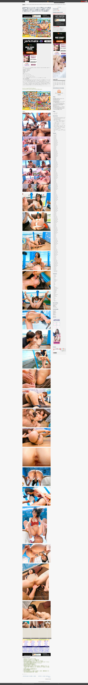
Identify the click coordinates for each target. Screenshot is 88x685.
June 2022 (55, 180)
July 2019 (55, 212)
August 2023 (55, 167)
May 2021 (55, 192)
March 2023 (55, 172)
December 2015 (56, 251)
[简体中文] (82, 1)
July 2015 (55, 256)
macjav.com (54, 310)
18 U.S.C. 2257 (48, 681)
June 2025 (55, 147)
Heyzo (58, 102)
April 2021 (55, 193)
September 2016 (56, 243)
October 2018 (55, 220)
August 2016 (55, 244)
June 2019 (55, 213)
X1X (53, 109)
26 (57, 84)
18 (55, 83)
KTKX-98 (58, 104)
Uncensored (31, 1)
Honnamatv (55, 287)
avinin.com (54, 313)
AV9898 (63, 98)
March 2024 (55, 161)
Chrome (60, 101)
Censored (27, 1)
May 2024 (55, 159)
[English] (85, 1)
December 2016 (56, 240)
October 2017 (55, 231)
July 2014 (55, 267)
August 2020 (55, 200)
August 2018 (55, 222)
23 (64, 83)
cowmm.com (54, 312)
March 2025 (55, 150)
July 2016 (55, 245)
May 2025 (55, 148)
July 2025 (55, 146)
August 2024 (55, 156)
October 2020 (55, 198)
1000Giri (58, 98)
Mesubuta (61, 104)
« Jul (53, 86)
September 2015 (56, 254)
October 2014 (55, 264)
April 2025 (55, 149)
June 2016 (55, 246)
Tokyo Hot (55, 295)
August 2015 (55, 255)
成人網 (45, 1)
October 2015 (55, 253)
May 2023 (55, 170)
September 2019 (56, 210)
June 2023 (55, 169)
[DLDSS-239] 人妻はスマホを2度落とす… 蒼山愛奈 (29, 676)
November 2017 (56, 230)
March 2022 (55, 183)
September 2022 (56, 177)
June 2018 (55, 224)
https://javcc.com (55, 10)
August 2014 (55, 266)
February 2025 (55, 151)
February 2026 (55, 140)
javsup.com (54, 311)
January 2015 (55, 261)
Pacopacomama (56, 106)
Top (58, 683)
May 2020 (55, 203)
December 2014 (56, 262)
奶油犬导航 (54, 306)
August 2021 (55, 189)
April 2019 (55, 215)
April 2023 (55, 171)
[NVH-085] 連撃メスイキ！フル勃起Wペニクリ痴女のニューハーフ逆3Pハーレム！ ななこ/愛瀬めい (59, 130)
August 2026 (55, 134)
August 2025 (55, 145)
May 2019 (55, 214)
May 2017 (55, 236)
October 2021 (55, 187)
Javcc (23, 4)
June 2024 (55, 158)
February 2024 (55, 162)
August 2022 (55, 178)
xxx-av (55, 109)
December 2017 (56, 229)
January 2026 (55, 141)
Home (23, 1)
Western (62, 108)
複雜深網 (54, 305)
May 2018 (55, 225)
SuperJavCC (27, 12)
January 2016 (55, 250)
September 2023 (56, 166)
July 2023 (55, 168)
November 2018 (56, 219)
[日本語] (86, 1)
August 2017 (55, 233)
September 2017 (56, 232)
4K (42, 1)
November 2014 (56, 263)
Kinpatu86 (54, 104)
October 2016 (55, 242)
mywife (54, 293)
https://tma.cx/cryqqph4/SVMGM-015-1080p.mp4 (29, 88)
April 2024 (55, 160)
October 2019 (55, 209)
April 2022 (55, 182)
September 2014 (56, 265)
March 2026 (55, 139)
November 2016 (56, 241)
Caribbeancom (56, 99)
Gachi (64, 101)
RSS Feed (59, 7)
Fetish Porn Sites (55, 304)
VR (40, 1)
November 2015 (56, 252)
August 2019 (55, 211)
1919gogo (61, 98)
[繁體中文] (83, 1)
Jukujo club (57, 103)
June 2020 (55, 202)
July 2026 (55, 135)
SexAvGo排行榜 (55, 307)
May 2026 (55, 137)
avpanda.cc (54, 314)
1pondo (54, 98)
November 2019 (56, 208)
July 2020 (55, 201)
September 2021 (56, 188)
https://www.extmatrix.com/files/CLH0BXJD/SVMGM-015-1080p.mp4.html (32, 89)
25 (55, 84)
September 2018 (56, 221)
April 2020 (55, 204)
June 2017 (55, 235)
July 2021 (55, 190)
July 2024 (55, 157)
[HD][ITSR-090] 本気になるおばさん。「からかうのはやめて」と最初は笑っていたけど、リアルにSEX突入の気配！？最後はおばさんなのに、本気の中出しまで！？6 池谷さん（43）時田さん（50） (36, 667)
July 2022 (55, 179)
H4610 (54, 102)
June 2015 (55, 257)
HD (37, 1)
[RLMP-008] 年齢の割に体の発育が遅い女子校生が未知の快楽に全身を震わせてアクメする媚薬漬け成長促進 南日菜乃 (59, 118)
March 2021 (55, 194)
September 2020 (56, 199)
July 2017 (55, 234)
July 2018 (55, 223)
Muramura (55, 105)
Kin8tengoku (62, 103)
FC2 (35, 1)
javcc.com (32, 683)
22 (62, 83)
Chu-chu (62, 101)
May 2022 (55, 181)
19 (57, 83)
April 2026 (55, 138)
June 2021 (55, 191)
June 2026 (55, 136)
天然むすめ (59, 109)
